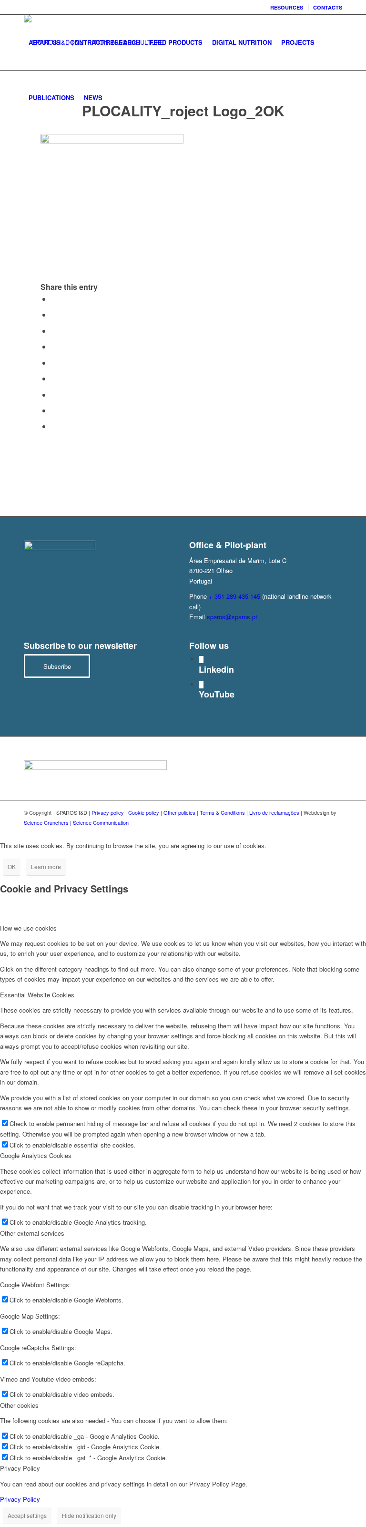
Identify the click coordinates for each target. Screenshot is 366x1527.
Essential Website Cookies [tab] (37, 994)
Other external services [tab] (32, 1233)
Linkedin (216, 669)
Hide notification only (89, 1515)
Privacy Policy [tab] (20, 1468)
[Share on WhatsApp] (54, 331)
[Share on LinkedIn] (54, 363)
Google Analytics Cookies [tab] (35, 1155)
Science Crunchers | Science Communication (76, 822)
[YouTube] (201, 684)
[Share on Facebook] (54, 299)
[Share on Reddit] (54, 410)
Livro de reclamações (274, 812)
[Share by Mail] (54, 426)
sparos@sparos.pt (232, 616)
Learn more (46, 866)
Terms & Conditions (222, 812)
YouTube (216, 694)
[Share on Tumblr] (54, 378)
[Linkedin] (201, 659)
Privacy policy (108, 812)
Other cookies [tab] (19, 1405)
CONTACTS (327, 7)
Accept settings (27, 1515)
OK (12, 866)
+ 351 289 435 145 (234, 596)
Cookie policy (143, 812)
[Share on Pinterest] (54, 346)
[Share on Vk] (54, 394)
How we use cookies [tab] (28, 928)
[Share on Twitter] (54, 314)
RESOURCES (286, 7)
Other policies (179, 812)
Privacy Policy (20, 1499)
